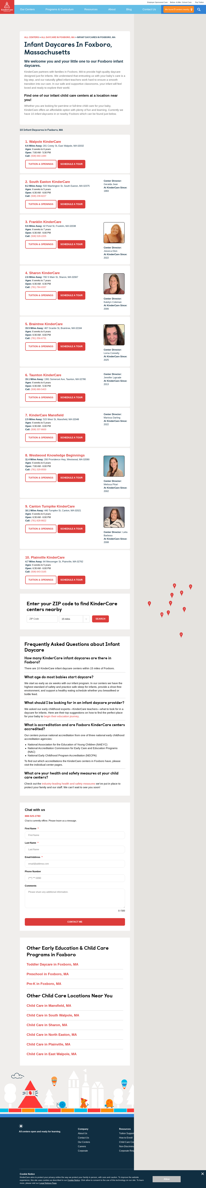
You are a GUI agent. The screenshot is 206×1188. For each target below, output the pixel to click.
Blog (129, 9)
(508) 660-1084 (38, 156)
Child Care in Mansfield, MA (49, 1005)
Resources (91, 9)
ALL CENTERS (31, 37)
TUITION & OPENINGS (40, 164)
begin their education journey (61, 716)
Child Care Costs (127, 1142)
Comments (30, 886)
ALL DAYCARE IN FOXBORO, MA (58, 37)
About (111, 9)
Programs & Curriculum (60, 9)
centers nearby (177, 9)
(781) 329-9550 (38, 469)
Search (100, 619)
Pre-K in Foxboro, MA (44, 984)
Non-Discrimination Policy (132, 1146)
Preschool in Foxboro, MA (48, 974)
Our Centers (27, 9)
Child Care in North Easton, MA (52, 1035)
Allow (167, 1179)
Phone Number (33, 871)
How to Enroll (126, 1138)
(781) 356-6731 (38, 338)
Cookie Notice (74, 1180)
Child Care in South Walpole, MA (53, 1015)
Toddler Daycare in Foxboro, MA (52, 964)
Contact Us (149, 9)
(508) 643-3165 (38, 572)
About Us (82, 1133)
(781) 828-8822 (38, 520)
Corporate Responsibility (131, 1151)
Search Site (199, 10)
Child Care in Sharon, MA (47, 1025)
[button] (171, 596)
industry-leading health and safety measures (68, 783)
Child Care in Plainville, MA (48, 1044)
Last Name (31, 843)
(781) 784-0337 (38, 287)
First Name (32, 828)
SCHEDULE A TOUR (71, 164)
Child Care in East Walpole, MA (52, 1054)
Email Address (33, 857)
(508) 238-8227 (38, 196)
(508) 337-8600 (38, 429)
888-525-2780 (32, 816)
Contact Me (74, 922)
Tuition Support (126, 1133)
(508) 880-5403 (38, 389)
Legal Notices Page (48, 1183)
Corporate (83, 1151)
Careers (82, 1146)
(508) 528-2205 (38, 236)
